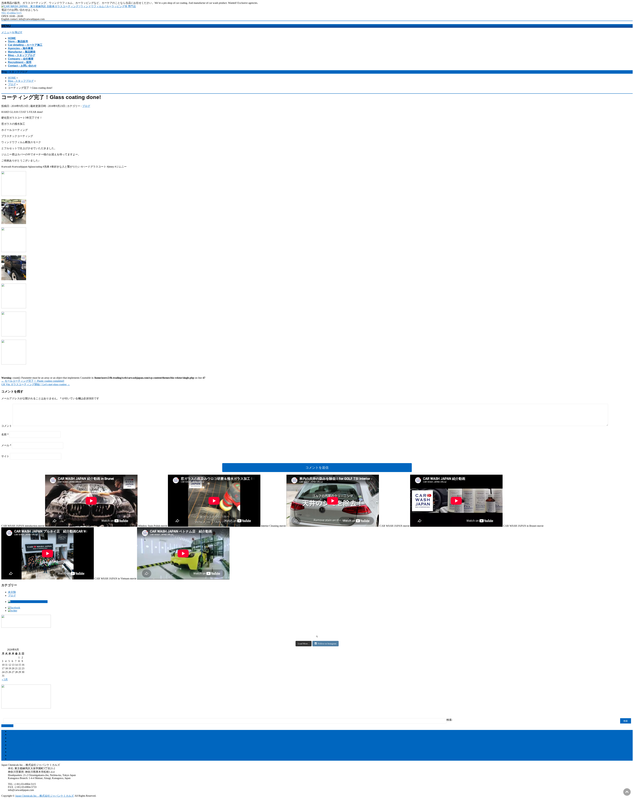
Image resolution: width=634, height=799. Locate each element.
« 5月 (5, 679)
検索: (449, 719)
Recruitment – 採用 (18, 755)
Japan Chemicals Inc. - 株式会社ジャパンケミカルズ (44, 795)
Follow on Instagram (327, 643)
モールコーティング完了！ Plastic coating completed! (32, 381)
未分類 (12, 592)
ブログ (86, 106)
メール (6, 445)
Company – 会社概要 (19, 751)
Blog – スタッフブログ (21, 748)
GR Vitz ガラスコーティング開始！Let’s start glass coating (35, 384)
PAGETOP (7, 725)
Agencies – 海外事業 (19, 741)
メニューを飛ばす (11, 32)
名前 (5, 434)
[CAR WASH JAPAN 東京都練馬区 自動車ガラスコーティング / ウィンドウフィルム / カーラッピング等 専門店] (68, 6)
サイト (5, 456)
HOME (12, 731)
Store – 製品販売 (17, 734)
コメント (6, 425)
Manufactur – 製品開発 (20, 744)
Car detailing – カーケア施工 (24, 738)
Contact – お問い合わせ (21, 758)
